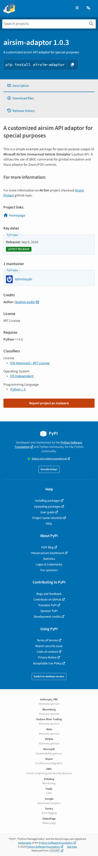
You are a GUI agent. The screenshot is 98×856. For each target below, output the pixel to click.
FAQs (49, 523)
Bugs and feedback (49, 594)
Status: (49, 459)
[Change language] (89, 8)
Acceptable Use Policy (47, 663)
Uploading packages (47, 506)
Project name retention (47, 518)
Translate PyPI (47, 605)
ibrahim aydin (25, 301)
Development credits (47, 616)
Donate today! (49, 469)
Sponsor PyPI (49, 611)
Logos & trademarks (49, 564)
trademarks (24, 843)
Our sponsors (49, 570)
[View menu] (77, 8)
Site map (72, 847)
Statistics (49, 559)
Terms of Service (47, 640)
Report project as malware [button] (49, 403)
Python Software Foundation (56, 843)
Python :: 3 (18, 389)
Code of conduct (47, 652)
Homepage (17, 215)
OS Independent (22, 376)
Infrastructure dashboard (47, 553)
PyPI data (12, 235)
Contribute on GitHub (47, 599)
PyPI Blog (47, 547)
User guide (47, 512)
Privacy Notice (47, 657)
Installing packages (47, 500)
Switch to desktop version (49, 676)
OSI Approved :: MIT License (30, 363)
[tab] (49, 86)
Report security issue (49, 646)
